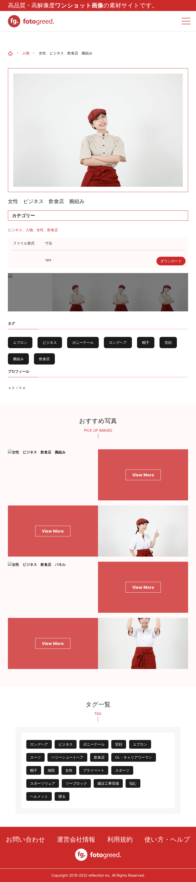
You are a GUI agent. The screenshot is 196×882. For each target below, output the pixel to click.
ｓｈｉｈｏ (17, 387)
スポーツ (122, 770)
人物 (25, 53)
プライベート (93, 770)
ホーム (8, 39)
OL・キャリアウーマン (133, 757)
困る (62, 796)
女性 (40, 230)
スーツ (35, 757)
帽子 (145, 342)
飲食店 (52, 230)
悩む (133, 783)
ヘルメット (39, 796)
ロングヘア (118, 342)
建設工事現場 (108, 783)
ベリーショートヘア (67, 757)
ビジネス (15, 230)
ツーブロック (76, 783)
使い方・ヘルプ (167, 839)
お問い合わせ (25, 839)
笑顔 (168, 342)
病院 (51, 770)
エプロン (20, 342)
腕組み (18, 359)
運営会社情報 (76, 839)
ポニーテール (83, 342)
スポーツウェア (42, 783)
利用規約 (120, 839)
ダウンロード (171, 261)
